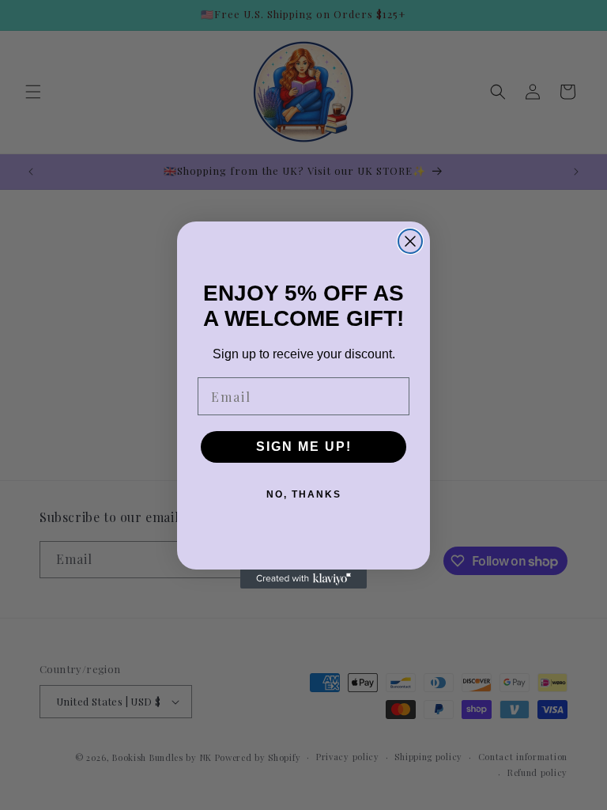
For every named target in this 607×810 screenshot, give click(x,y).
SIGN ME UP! (304, 446)
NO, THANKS (303, 494)
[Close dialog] (410, 241)
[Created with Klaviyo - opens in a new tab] (303, 579)
